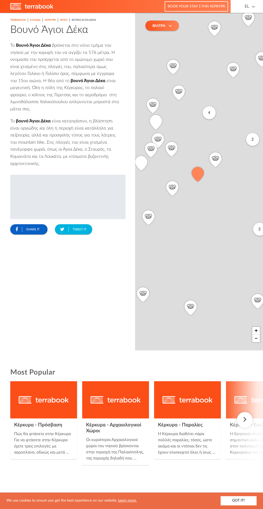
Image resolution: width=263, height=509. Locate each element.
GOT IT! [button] (238, 500)
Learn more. (127, 500)
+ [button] (256, 331)
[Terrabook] (31, 8)
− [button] (256, 338)
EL (247, 6)
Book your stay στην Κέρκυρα (196, 6)
